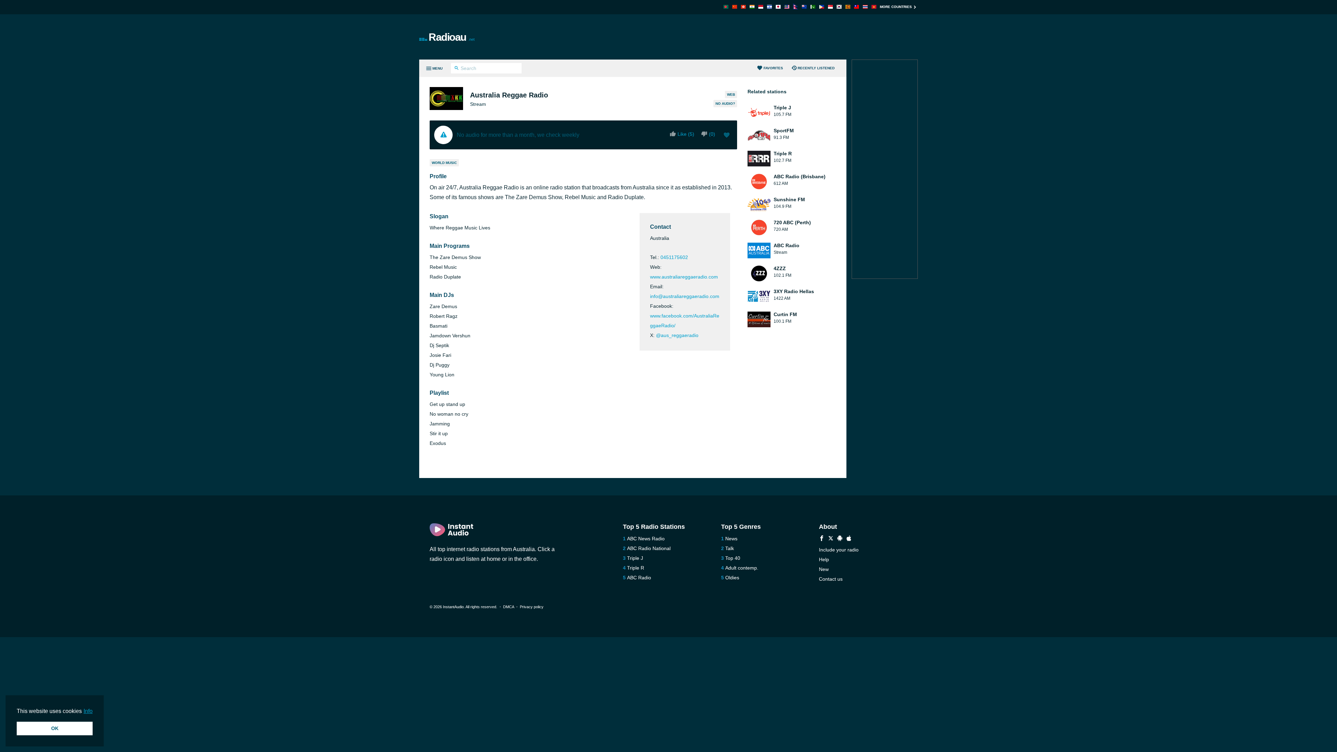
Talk (729, 548)
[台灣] (856, 7)
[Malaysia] (786, 7)
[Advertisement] (747, 37)
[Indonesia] (760, 7)
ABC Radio (639, 577)
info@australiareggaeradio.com (684, 296)
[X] (831, 539)
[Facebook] (821, 539)
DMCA (508, 607)
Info (88, 711)
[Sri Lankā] (847, 7)
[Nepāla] (795, 7)
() (712, 134)
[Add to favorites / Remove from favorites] (727, 136)
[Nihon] (778, 7)
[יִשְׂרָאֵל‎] (769, 7)
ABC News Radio (646, 538)
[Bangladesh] (726, 7)
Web (731, 94)
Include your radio (839, 550)
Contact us (831, 579)
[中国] (734, 7)
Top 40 (732, 558)
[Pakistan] (813, 7)
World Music (444, 163)
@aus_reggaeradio (677, 335)
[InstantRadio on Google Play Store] (840, 539)
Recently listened (816, 68)
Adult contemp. (741, 568)
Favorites (773, 68)
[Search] (456, 68)
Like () (686, 134)
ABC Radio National (649, 548)
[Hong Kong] (743, 7)
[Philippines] (821, 7)
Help (824, 559)
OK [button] (54, 728)
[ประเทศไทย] (865, 7)
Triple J (635, 558)
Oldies (732, 577)
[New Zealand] (804, 7)
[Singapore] (830, 7)
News (731, 538)
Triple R (635, 568)
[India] (752, 7)
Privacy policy (532, 607)
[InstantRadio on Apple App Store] (849, 539)
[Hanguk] (839, 7)
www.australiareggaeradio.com (684, 277)
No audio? (725, 103)
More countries (896, 7)
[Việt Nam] (873, 7)
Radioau (452, 37)
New (824, 569)
